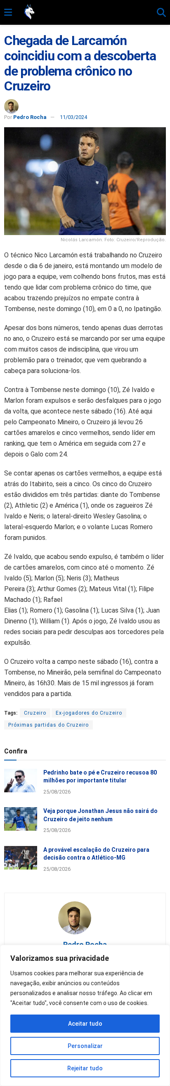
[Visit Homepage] (84, 12)
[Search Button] (161, 12)
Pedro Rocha (30, 117)
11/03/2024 (73, 117)
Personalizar (85, 1046)
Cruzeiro (35, 713)
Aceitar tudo (85, 1023)
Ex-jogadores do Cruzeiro (89, 713)
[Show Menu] (8, 12)
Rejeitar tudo (85, 1068)
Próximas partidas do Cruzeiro (48, 725)
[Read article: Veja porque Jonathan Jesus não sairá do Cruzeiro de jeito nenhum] (20, 819)
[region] (85, 1015)
